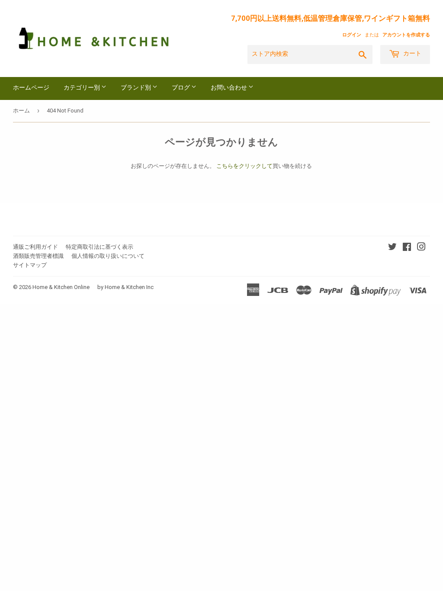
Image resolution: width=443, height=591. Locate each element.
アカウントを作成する (406, 35)
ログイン (351, 35)
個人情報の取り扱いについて (107, 256)
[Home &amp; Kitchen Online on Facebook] (406, 248)
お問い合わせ (229, 88)
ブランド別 (136, 88)
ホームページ (31, 88)
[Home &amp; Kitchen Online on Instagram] (421, 248)
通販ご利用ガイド (35, 247)
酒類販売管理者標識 (38, 256)
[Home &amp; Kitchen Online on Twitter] (392, 248)
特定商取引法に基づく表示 (99, 247)
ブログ (181, 88)
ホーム (21, 110)
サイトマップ (30, 265)
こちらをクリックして (244, 166)
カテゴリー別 (82, 88)
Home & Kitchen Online (61, 287)
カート (411, 54)
